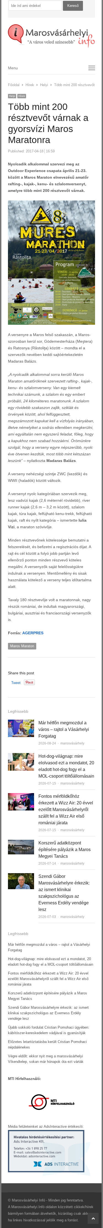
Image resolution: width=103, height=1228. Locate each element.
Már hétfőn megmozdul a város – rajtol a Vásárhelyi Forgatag (63, 729)
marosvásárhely (72, 743)
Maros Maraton (22, 646)
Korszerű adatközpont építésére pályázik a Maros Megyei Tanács (64, 850)
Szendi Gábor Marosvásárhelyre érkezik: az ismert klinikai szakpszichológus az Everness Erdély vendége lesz (48, 1013)
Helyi (12, 95)
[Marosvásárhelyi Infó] (51, 36)
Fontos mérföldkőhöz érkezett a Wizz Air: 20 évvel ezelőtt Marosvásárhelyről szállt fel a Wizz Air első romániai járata (65, 809)
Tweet (16, 683)
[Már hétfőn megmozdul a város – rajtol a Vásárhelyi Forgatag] (21, 723)
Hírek (21, 95)
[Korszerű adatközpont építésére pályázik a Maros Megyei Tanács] (21, 843)
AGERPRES (32, 633)
